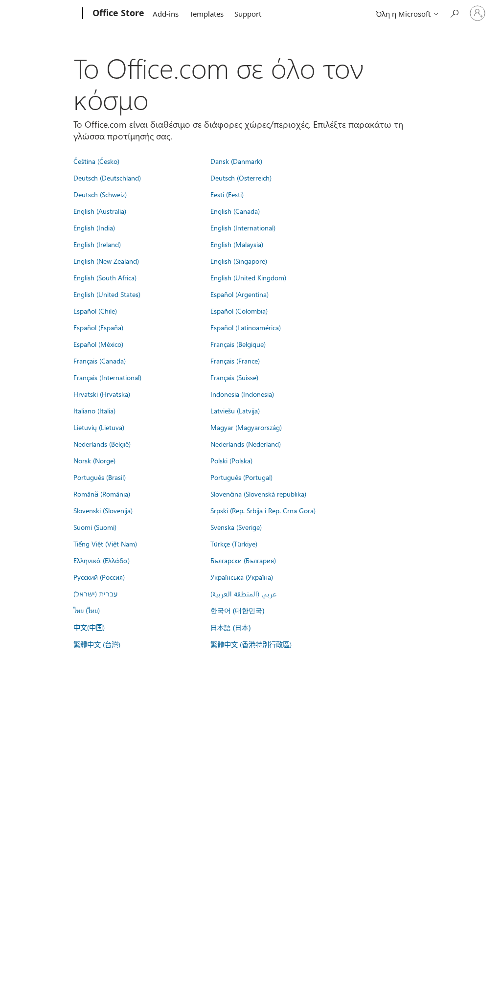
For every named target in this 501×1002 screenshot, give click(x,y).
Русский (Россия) (99, 577)
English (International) (242, 227)
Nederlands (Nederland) (245, 444)
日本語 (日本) (230, 627)
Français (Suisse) (234, 377)
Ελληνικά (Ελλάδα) (101, 560)
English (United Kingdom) (248, 277)
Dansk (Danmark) (236, 161)
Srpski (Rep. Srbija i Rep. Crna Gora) (263, 510)
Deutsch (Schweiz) (100, 194)
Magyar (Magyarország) (246, 427)
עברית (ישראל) (95, 593)
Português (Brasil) (99, 477)
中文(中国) (89, 627)
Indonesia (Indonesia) (242, 394)
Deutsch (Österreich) (241, 177)
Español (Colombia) (239, 311)
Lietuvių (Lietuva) (98, 427)
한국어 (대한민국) (237, 610)
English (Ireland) (97, 244)
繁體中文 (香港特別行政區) (251, 644)
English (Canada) (235, 211)
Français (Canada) (99, 360)
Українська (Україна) (241, 577)
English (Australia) (99, 211)
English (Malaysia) (236, 244)
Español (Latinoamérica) (245, 327)
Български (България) (243, 560)
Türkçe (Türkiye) (233, 543)
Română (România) (101, 494)
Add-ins (166, 14)
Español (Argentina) (239, 294)
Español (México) (98, 344)
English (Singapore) (238, 261)
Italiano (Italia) (94, 410)
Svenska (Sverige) (236, 527)
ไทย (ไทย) (86, 610)
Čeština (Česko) (96, 161)
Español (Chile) (95, 311)
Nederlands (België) (102, 444)
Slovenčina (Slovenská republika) (258, 494)
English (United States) (106, 294)
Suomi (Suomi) (94, 527)
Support (247, 14)
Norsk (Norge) (94, 460)
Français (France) (235, 360)
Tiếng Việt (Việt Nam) (105, 543)
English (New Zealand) (106, 261)
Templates (206, 14)
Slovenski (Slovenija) (103, 510)
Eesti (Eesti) (227, 194)
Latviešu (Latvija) (235, 410)
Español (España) (98, 327)
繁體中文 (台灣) (96, 644)
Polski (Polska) (231, 460)
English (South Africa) (105, 277)
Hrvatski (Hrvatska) (101, 394)
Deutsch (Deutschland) (107, 177)
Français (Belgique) (238, 344)
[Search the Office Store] (454, 12)
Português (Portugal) (241, 477)
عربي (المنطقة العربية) (243, 593)
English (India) (94, 227)
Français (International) (107, 377)
